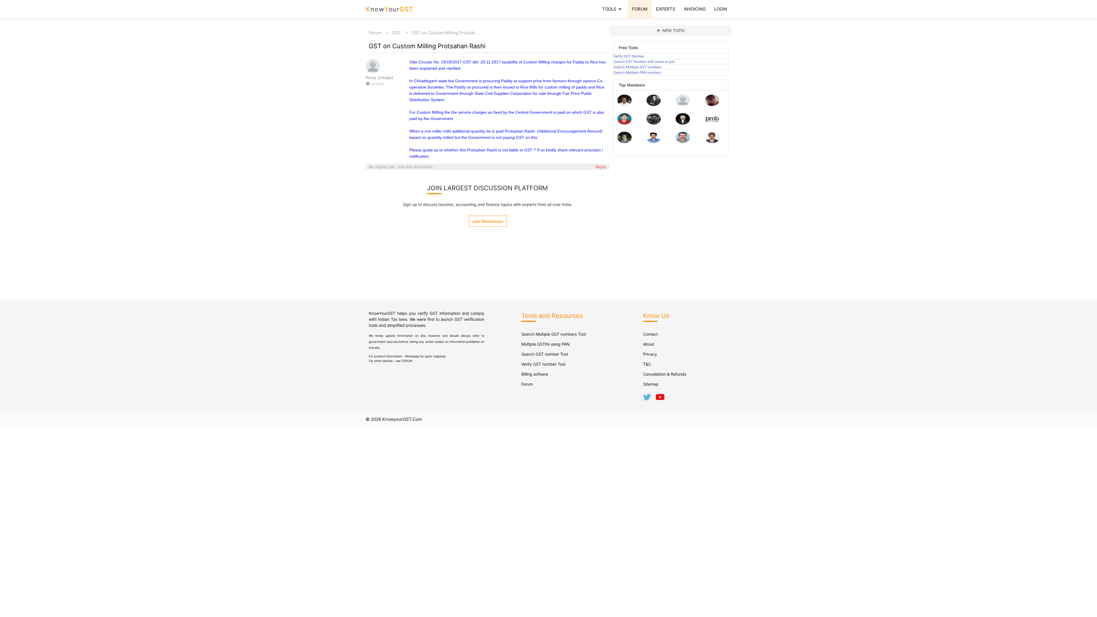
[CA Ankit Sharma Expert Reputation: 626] (624, 123)
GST (396, 32)
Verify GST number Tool (543, 364)
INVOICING (695, 9)
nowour (389, 9)
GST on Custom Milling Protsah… (445, 32)
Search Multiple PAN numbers (637, 72)
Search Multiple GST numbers (637, 67)
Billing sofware (534, 374)
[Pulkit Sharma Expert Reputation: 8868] (624, 104)
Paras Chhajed (379, 77)
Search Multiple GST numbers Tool (553, 334)
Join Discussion (487, 221)
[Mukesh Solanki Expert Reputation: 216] (624, 141)
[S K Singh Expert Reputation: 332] (653, 123)
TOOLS (612, 9)
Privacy (650, 354)
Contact (650, 334)
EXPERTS (665, 9)
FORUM (639, 9)
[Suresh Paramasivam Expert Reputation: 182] (653, 141)
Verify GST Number (629, 56)
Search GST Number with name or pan (644, 61)
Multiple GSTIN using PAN (545, 344)
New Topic (670, 30)
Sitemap (650, 384)
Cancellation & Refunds (664, 374)
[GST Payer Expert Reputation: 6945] (653, 104)
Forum (375, 32)
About (648, 344)
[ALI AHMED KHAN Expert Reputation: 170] (712, 141)
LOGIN (720, 9)
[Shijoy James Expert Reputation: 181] (683, 141)
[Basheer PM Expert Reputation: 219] (712, 123)
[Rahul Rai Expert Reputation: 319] (683, 123)
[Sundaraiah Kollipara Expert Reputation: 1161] (683, 104)
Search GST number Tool (544, 354)
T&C (647, 364)
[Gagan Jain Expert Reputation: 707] (712, 104)
